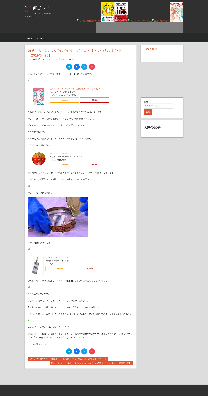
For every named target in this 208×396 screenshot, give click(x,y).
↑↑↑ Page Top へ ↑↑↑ (37, 344)
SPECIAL (41, 39)
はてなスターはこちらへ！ (66, 59)
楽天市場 (94, 100)
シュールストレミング (59, 153)
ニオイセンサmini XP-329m (57, 257)
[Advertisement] (139, 27)
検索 (146, 101)
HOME (30, 39)
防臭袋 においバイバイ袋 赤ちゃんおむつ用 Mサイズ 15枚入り (75, 88)
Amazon (65, 100)
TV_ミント (48, 59)
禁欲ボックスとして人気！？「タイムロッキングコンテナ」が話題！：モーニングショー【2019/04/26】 (91, 363)
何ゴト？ (41, 8)
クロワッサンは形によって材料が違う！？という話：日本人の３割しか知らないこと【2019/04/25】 (68, 359)
